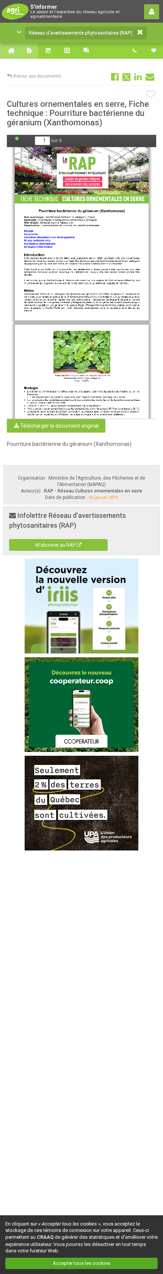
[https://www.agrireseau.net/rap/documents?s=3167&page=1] (82, 175)
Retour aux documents (36, 76)
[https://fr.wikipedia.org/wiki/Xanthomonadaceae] (88, 225)
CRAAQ (45, 1237)
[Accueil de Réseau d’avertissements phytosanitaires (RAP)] (9, 50)
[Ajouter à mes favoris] (151, 95)
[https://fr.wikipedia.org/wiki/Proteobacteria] (50, 225)
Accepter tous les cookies (81, 1263)
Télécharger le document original (59, 426)
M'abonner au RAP (56, 545)
